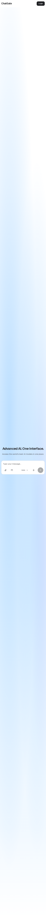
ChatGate (6, 3)
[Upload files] (5, 470)
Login (41, 3)
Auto (23, 470)
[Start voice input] (33, 470)
